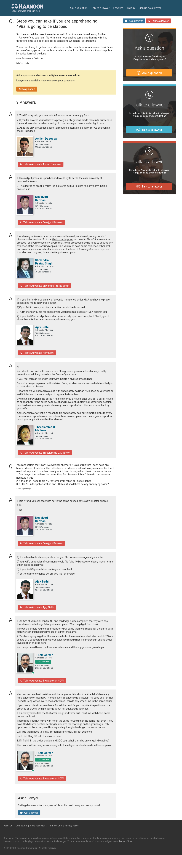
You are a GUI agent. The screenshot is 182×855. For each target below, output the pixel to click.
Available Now (43, 662)
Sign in (131, 8)
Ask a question (26, 89)
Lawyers (118, 8)
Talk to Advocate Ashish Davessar (42, 164)
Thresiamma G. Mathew (45, 428)
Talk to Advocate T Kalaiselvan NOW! (43, 680)
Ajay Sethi (42, 327)
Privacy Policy (72, 825)
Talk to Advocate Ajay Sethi (38, 352)
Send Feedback (37, 825)
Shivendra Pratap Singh (43, 261)
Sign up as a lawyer (150, 8)
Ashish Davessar (46, 138)
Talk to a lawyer (100, 8)
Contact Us (21, 825)
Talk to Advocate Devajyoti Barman (43, 222)
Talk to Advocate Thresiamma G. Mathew (46, 452)
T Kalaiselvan (44, 655)
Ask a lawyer (31, 812)
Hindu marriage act (62, 239)
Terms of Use (55, 825)
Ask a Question (78, 8)
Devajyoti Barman (41, 198)
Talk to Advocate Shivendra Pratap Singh (46, 285)
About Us (8, 825)
